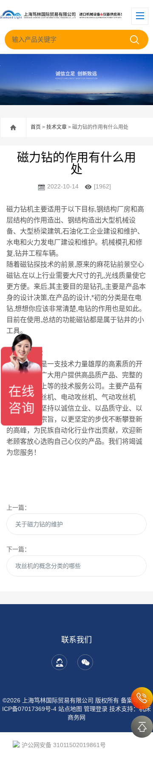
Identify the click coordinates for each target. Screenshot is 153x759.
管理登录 (96, 708)
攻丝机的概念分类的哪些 (48, 565)
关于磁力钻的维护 (39, 524)
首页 (36, 127)
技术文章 (56, 127)
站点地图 (70, 708)
